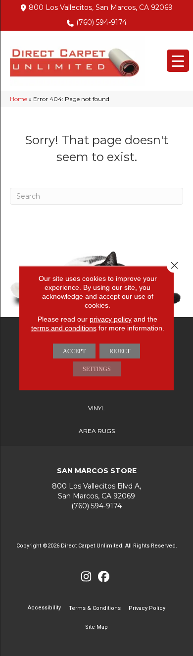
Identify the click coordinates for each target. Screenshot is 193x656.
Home (18, 99)
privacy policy (111, 319)
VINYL (96, 408)
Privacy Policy (147, 608)
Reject (119, 351)
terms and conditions (63, 328)
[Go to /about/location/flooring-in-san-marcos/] (96, 491)
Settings (97, 369)
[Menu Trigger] (178, 61)
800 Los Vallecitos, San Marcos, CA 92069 (101, 7)
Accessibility (44, 607)
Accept (74, 351)
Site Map (96, 627)
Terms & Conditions (95, 608)
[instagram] (86, 577)
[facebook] (103, 577)
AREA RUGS (97, 431)
